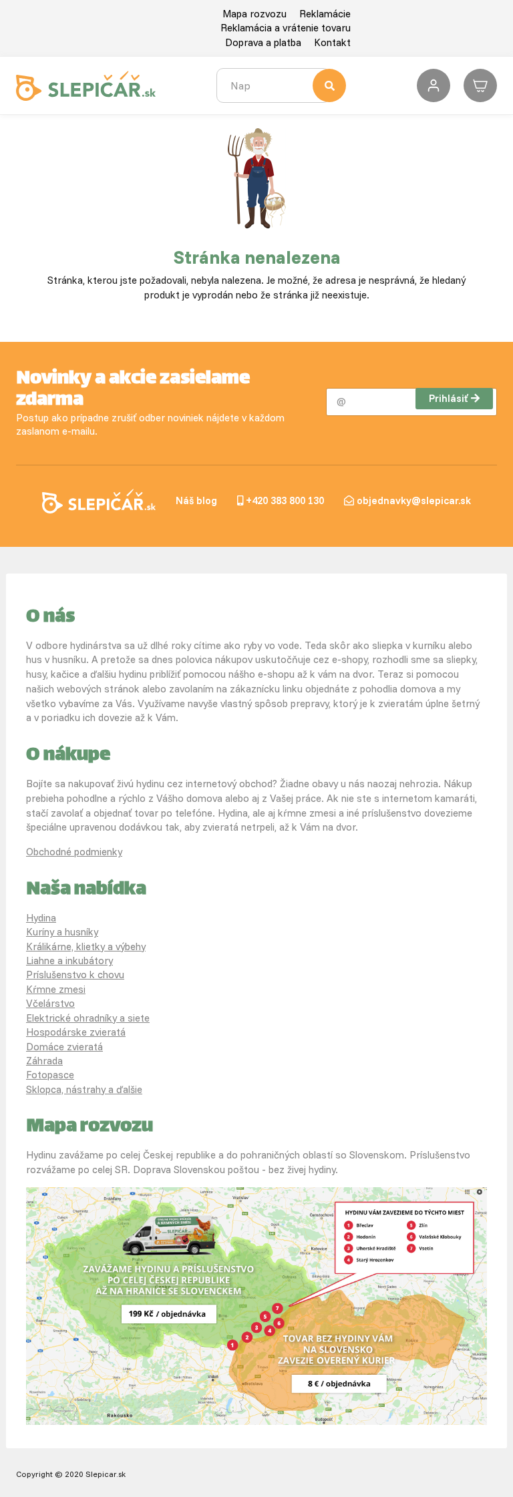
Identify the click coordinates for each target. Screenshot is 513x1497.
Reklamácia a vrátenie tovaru (285, 27)
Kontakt (332, 42)
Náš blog (196, 500)
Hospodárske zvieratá (76, 1032)
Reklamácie (325, 13)
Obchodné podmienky (74, 851)
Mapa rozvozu (254, 13)
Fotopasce (50, 1074)
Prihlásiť (448, 398)
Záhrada (44, 1060)
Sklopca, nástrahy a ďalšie (84, 1089)
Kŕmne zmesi (56, 989)
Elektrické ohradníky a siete (88, 1018)
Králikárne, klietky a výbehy (86, 946)
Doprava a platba (263, 42)
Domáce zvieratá (64, 1046)
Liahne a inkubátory (69, 960)
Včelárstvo (50, 1003)
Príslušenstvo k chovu (75, 974)
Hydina (41, 917)
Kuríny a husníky (62, 931)
